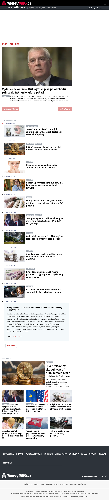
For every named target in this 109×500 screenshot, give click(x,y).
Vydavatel (49, 484)
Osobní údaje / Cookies (68, 484)
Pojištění (48, 454)
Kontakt (42, 484)
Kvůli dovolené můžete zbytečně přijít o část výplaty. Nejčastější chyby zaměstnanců (44, 274)
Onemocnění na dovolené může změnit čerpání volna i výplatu (41, 166)
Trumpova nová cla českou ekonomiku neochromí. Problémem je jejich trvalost (37, 407)
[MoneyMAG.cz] (16, 3)
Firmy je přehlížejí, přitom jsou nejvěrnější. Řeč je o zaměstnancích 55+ (12, 434)
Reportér (7, 463)
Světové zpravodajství (37, 8)
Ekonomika (6, 358)
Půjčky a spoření (34, 454)
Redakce (36, 484)
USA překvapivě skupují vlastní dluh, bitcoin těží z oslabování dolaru (44, 148)
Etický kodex (27, 484)
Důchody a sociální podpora (82, 454)
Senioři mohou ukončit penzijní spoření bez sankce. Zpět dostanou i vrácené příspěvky (44, 132)
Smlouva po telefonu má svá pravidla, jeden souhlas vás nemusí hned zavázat (44, 185)
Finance (19, 454)
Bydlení (102, 454)
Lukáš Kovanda (16, 336)
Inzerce (56, 484)
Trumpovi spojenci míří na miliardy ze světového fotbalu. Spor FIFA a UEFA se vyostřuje (44, 221)
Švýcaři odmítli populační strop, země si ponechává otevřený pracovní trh (36, 434)
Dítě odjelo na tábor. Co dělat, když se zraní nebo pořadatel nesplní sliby (44, 237)
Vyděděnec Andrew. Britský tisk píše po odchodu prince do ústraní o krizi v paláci (34, 90)
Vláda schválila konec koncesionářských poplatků (59, 433)
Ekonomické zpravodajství (16, 8)
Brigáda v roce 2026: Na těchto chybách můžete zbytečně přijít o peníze (60, 406)
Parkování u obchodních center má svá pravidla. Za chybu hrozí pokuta (43, 291)
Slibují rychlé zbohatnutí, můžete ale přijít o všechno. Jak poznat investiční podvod (44, 203)
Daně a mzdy (61, 454)
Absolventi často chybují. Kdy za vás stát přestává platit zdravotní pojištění (44, 256)
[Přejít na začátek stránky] (105, 484)
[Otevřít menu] (105, 3)
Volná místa (82, 484)
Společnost (51, 8)
